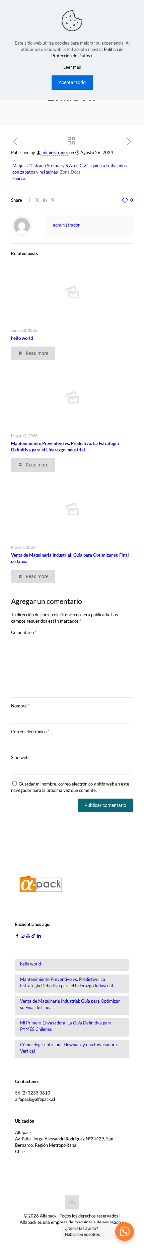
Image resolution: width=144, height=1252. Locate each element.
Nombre (20, 705)
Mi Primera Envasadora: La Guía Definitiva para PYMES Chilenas (66, 1026)
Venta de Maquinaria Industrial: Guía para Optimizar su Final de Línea (70, 1004)
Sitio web (19, 757)
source (18, 178)
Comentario (24, 632)
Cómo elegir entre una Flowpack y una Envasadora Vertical (68, 1048)
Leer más (72, 67)
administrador (55, 152)
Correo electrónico (30, 731)
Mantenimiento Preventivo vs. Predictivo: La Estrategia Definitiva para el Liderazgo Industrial (66, 982)
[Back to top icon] (72, 1202)
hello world (22, 338)
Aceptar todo (72, 82)
